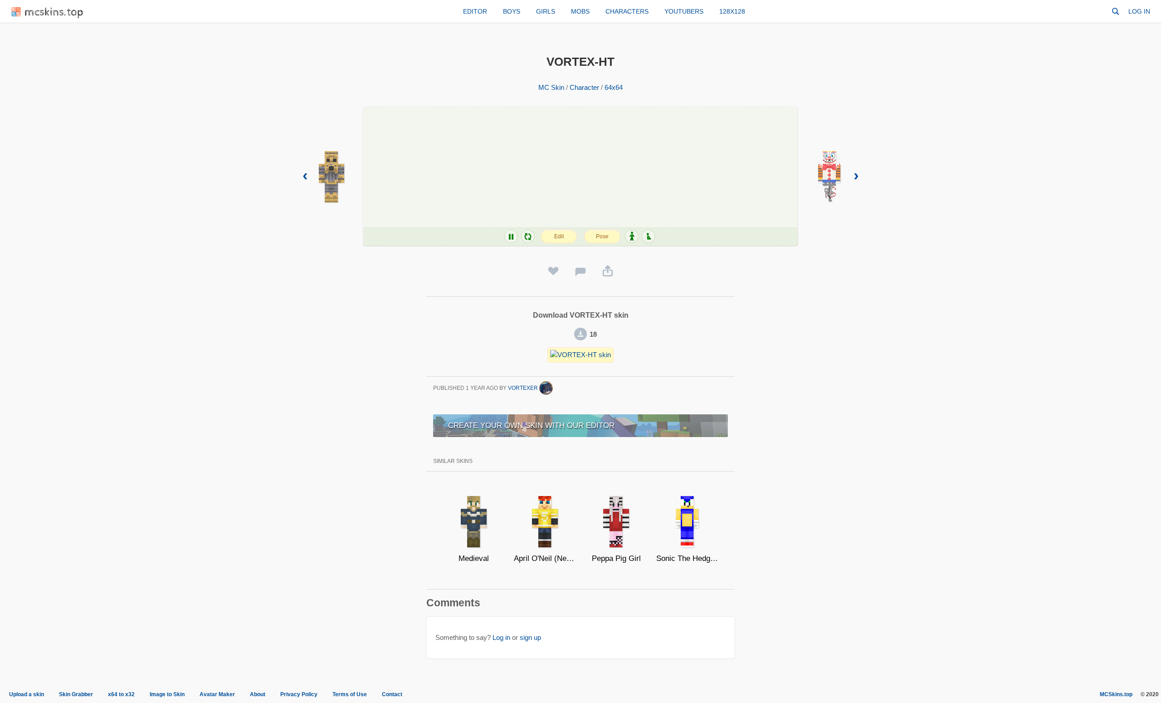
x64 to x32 (121, 694)
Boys (511, 11)
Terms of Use (349, 694)
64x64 (614, 87)
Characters (627, 11)
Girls (545, 11)
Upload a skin (26, 694)
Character (584, 87)
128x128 (732, 11)
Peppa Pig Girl (616, 558)
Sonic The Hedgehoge (687, 558)
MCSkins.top (1116, 694)
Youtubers (683, 11)
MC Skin (551, 87)
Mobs (580, 11)
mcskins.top (54, 12)
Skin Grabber (76, 694)
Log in (1139, 11)
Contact (392, 694)
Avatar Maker (217, 694)
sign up (530, 637)
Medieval (474, 558)
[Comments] (580, 271)
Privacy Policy (298, 694)
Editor (475, 11)
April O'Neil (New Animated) (545, 558)
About (257, 694)
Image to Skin (167, 694)
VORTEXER (523, 388)
